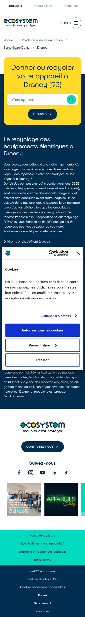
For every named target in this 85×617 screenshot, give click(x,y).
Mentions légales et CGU (42, 579)
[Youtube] (42, 472)
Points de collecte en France (42, 40)
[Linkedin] (54, 472)
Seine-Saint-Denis (16, 47)
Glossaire (42, 611)
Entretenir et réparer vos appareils (42, 551)
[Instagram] (30, 472)
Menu (64, 23)
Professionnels (42, 6)
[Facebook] (19, 472)
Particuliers (14, 6)
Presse (42, 595)
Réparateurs (42, 559)
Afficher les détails (56, 316)
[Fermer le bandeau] (78, 253)
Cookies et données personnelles (42, 587)
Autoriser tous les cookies (43, 330)
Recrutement (42, 603)
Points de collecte (42, 535)
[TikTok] (66, 472)
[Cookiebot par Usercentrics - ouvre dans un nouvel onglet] (50, 253)
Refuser (42, 360)
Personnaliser (40, 345)
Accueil (9, 40)
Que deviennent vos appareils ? (42, 543)
